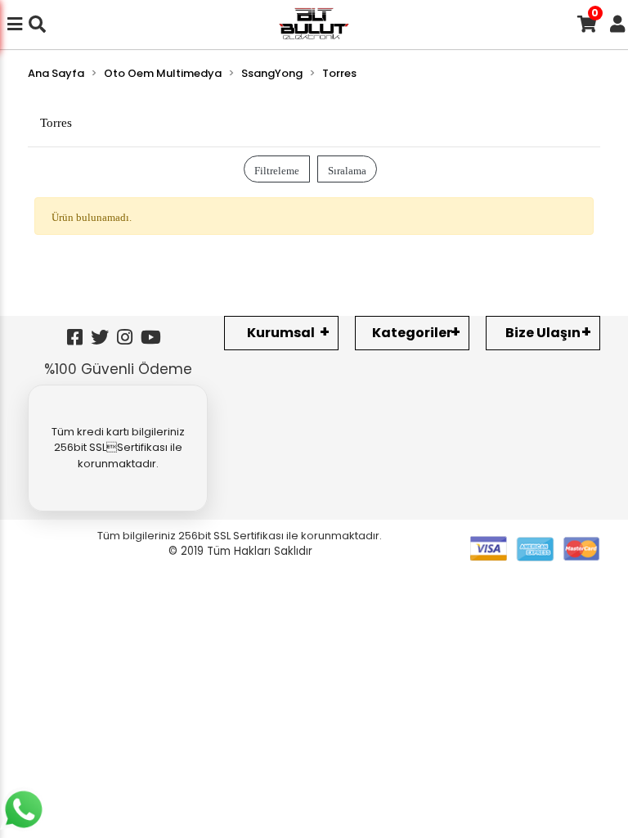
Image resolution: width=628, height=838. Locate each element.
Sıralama (347, 169)
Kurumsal (281, 332)
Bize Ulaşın (543, 332)
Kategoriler (412, 332)
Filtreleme (276, 169)
